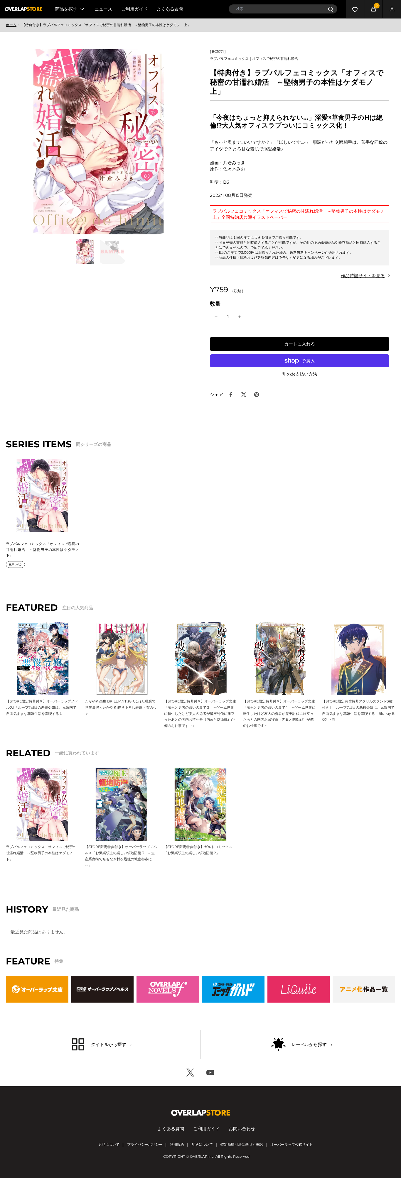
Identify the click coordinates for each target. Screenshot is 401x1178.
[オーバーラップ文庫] (37, 989)
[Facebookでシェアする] (230, 394)
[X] (190, 1072)
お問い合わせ (242, 1128)
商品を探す (66, 9)
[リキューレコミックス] (298, 989)
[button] (299, 344)
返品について (108, 1144)
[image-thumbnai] (85, 251)
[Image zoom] (98, 141)
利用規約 (177, 1144)
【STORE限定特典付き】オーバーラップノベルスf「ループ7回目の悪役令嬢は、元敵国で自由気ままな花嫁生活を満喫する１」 (42, 707)
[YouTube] (210, 1072)
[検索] (330, 8)
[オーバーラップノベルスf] (168, 989)
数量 (215, 304)
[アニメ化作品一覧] (364, 989)
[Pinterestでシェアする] (256, 394)
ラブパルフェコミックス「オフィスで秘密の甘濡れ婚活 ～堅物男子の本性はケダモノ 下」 (44, 549)
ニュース (103, 9)
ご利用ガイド (134, 9)
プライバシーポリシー (144, 1144)
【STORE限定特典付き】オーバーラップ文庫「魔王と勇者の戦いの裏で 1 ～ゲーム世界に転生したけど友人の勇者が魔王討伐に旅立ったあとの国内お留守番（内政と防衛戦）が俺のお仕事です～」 (279, 713)
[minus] (216, 317)
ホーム (11, 25)
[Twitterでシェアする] (243, 394)
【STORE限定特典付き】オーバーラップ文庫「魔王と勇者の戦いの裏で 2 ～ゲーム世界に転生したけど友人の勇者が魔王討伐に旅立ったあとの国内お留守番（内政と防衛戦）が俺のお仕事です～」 (200, 713)
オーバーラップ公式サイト (291, 1144)
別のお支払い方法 (299, 374)
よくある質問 (170, 9)
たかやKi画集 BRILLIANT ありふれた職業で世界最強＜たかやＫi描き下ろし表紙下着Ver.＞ (120, 707)
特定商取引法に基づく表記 (241, 1144)
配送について (202, 1144)
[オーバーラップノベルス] (102, 989)
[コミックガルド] (233, 989)
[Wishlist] (355, 9)
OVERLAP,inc (202, 1156)
